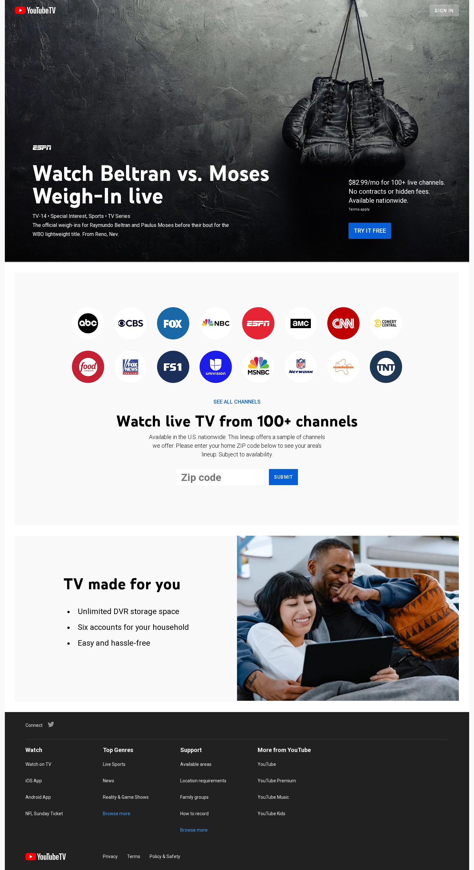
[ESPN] (42, 147)
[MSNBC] (258, 367)
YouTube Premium (277, 780)
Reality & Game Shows (126, 797)
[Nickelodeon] (343, 367)
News (108, 780)
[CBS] (130, 324)
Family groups (194, 797)
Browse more (116, 813)
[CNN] (343, 324)
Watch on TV (38, 764)
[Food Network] (88, 367)
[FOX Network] (173, 324)
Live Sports (114, 764)
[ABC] (88, 324)
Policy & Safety (165, 856)
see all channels (237, 402)
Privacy (110, 856)
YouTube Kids (271, 813)
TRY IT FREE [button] (370, 230)
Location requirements (203, 780)
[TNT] (386, 367)
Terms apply (359, 209)
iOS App (33, 780)
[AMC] (301, 324)
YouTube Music (273, 797)
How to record (194, 813)
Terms (133, 856)
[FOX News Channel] (130, 367)
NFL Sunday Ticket (44, 813)
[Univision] (215, 367)
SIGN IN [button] (444, 10)
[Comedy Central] (386, 324)
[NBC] (215, 324)
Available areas (196, 764)
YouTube (267, 764)
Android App (38, 797)
